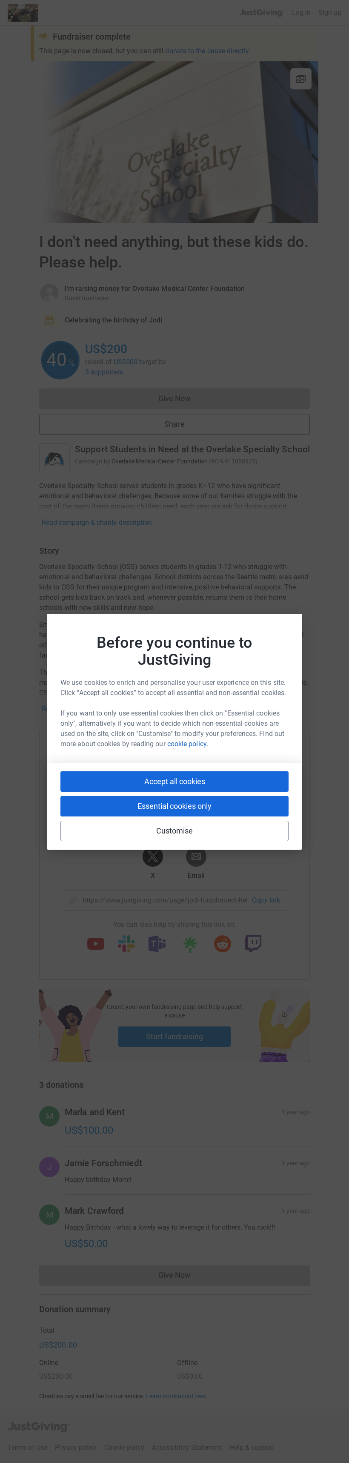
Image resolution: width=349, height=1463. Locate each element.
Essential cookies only (174, 806)
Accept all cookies (174, 781)
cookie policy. (187, 744)
